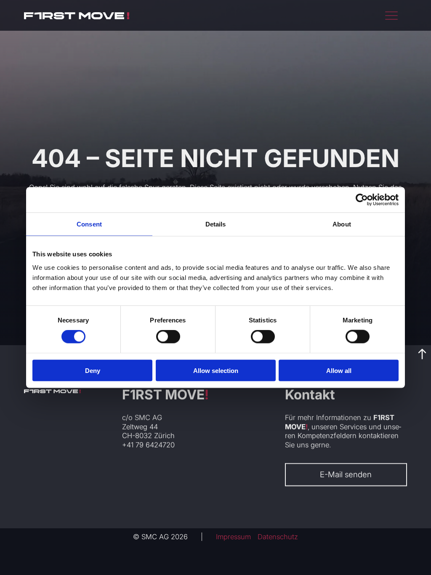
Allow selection (215, 370)
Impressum (233, 536)
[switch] (168, 336)
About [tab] (342, 224)
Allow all (338, 370)
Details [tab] (215, 224)
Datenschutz (278, 536)
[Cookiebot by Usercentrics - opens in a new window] (362, 200)
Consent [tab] (89, 224)
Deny (92, 370)
